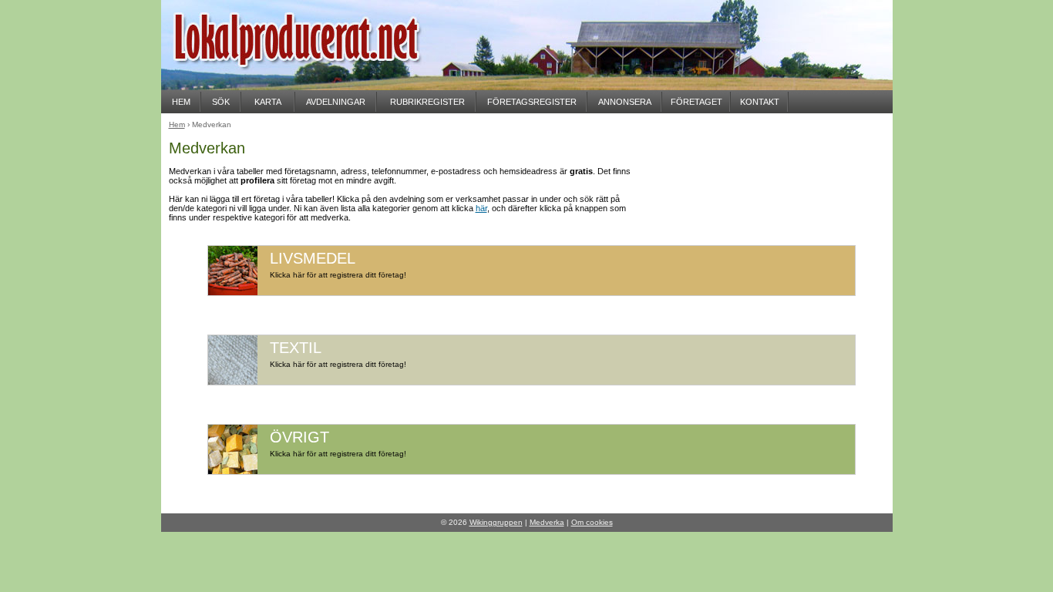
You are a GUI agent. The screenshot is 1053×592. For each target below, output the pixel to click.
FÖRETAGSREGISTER (532, 101)
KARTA (267, 101)
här (481, 208)
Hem (177, 124)
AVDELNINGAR (335, 101)
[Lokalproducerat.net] (315, 85)
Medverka (547, 522)
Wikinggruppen (496, 522)
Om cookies (592, 522)
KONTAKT (759, 101)
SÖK (221, 101)
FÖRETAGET (696, 101)
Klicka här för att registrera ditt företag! (338, 275)
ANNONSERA (624, 101)
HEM (181, 101)
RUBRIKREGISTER (427, 101)
